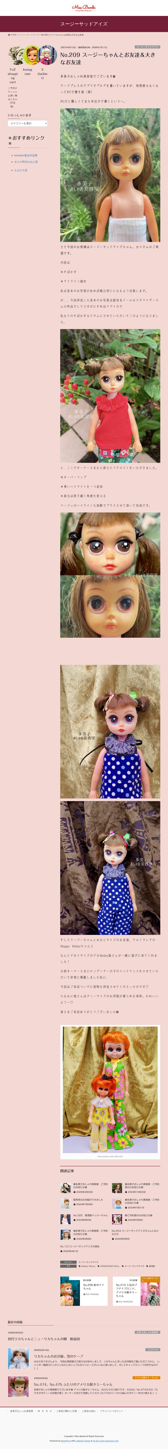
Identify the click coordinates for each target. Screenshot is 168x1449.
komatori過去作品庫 (25, 155)
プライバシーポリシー (111, 1411)
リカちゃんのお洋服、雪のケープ (58, 1356)
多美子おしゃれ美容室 (147, 1332)
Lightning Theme (82, 1441)
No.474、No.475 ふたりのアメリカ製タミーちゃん (75, 1384)
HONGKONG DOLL (110, 1266)
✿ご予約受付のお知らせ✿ (138, 1215)
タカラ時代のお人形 (26, 161)
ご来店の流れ (88, 1411)
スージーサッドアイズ (147, 47)
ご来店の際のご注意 (66, 1411)
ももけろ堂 (20, 170)
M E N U (45, 1411)
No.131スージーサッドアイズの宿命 (79, 1246)
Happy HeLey (88, 1266)
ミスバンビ (152, 1350)
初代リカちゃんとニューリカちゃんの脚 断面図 (44, 1339)
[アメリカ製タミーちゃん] (150, 1289)
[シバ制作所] (70, 1288)
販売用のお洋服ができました (88, 1200)
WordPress (66, 1441)
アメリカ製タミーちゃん (146, 1378)
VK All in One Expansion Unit (105, 1441)
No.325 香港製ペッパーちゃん (90, 1215)
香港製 (152, 1266)
